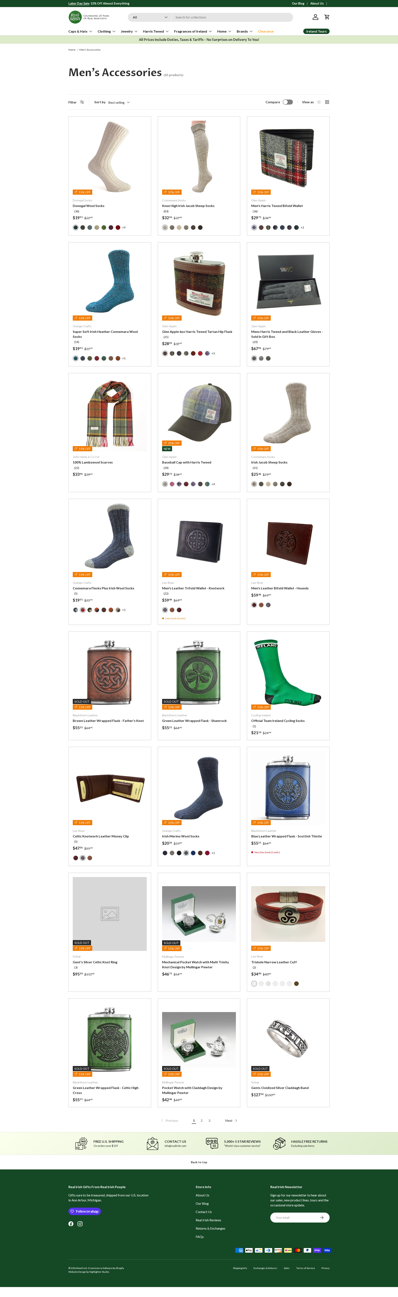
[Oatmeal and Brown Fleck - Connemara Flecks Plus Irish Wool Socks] (117, 609)
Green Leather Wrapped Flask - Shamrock (194, 721)
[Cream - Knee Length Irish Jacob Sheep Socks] (179, 227)
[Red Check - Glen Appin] (200, 353)
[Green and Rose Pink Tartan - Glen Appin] (186, 353)
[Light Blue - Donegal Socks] (89, 227)
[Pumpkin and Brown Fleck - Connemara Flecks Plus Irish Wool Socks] (110, 609)
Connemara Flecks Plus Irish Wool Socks (103, 588)
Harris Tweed (153, 31)
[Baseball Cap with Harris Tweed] (199, 414)
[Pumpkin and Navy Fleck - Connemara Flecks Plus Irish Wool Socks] (96, 609)
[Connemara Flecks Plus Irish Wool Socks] (110, 540)
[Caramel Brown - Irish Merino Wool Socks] (200, 852)
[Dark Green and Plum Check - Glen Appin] (200, 484)
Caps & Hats (77, 31)
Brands (242, 31)
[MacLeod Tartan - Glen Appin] (268, 227)
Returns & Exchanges (210, 1228)
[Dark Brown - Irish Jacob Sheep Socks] (289, 484)
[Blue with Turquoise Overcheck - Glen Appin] (282, 227)
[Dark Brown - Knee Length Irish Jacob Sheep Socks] (200, 227)
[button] (327, 17)
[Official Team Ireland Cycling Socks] (288, 673)
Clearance (266, 31)
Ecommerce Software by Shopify (106, 1268)
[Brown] (296, 983)
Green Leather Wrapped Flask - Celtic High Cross (105, 1090)
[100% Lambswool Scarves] (110, 414)
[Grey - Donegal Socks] (82, 227)
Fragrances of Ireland (190, 31)
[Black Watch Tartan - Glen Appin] (296, 227)
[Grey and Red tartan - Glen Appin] (193, 484)
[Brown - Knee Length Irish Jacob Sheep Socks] (193, 227)
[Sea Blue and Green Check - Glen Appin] (207, 484)
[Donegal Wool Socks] (110, 158)
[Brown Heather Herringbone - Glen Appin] (268, 358)
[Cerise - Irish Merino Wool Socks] (207, 852)
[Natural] (268, 983)
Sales (287, 1268)
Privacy (326, 1268)
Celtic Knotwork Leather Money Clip (101, 836)
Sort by (100, 102)
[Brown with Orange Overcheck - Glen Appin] (193, 353)
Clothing (104, 31)
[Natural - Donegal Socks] (96, 227)
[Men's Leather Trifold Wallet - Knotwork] (199, 540)
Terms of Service (305, 1268)
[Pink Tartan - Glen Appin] (172, 484)
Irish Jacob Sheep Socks (269, 462)
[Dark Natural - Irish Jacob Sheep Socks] (261, 484)
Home (222, 31)
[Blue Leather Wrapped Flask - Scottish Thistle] (288, 788)
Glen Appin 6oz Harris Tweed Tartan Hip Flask (197, 331)
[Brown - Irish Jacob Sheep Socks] (282, 484)
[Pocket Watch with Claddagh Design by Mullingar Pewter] (199, 1040)
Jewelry (127, 31)
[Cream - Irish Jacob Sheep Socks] (268, 484)
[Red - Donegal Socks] (117, 227)
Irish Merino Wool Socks (180, 836)
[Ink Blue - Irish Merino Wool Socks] (165, 852)
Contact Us (204, 1212)
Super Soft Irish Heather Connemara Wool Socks (105, 334)
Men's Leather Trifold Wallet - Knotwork (193, 588)
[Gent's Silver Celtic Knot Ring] (110, 914)
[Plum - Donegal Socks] (110, 227)
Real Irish (82, 1268)
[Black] (282, 983)
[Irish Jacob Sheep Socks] (288, 414)
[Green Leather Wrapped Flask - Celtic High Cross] (110, 1040)
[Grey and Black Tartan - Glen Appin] (275, 227)
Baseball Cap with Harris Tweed (186, 462)
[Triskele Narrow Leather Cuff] (288, 914)
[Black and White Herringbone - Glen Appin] (261, 358)
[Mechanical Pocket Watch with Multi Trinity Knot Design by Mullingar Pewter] (199, 914)
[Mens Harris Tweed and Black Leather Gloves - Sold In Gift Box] (288, 284)
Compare (273, 102)
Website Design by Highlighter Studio (88, 1271)
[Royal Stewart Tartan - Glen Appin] (186, 484)
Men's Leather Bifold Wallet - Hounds (280, 588)
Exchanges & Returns (265, 1268)
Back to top (199, 1162)
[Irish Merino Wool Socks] (199, 788)
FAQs (200, 1237)
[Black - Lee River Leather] (268, 604)
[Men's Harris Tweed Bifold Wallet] (288, 158)
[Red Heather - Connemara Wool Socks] (96, 358)
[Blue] (261, 983)
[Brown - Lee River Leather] (179, 609)
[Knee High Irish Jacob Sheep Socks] (199, 158)
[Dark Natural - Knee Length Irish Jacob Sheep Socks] (172, 227)
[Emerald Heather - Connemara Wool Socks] (103, 358)
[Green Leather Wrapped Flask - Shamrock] (199, 673)
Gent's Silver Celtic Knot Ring (95, 962)
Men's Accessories (90, 50)
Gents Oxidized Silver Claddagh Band (280, 1088)
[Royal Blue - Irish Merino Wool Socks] (193, 852)
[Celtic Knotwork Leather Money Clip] (110, 788)
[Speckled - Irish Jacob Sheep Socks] (275, 484)
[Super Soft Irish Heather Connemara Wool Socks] (110, 284)
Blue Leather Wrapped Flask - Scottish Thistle (286, 836)
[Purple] (289, 983)
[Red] (275, 983)
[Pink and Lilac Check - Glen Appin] (179, 484)
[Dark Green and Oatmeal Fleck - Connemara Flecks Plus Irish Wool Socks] (89, 609)
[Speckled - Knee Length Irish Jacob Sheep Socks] (186, 227)
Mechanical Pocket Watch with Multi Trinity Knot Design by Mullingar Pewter (195, 964)
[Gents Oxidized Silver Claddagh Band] (288, 1040)
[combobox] (210, 17)
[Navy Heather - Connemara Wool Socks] (82, 358)
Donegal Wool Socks (88, 206)
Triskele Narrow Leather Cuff (274, 962)
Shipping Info (240, 1268)
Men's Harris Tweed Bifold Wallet (277, 206)
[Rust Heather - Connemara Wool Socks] (117, 358)
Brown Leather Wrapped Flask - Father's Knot (108, 721)
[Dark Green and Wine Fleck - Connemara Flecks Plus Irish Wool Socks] (103, 609)
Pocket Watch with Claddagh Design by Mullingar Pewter (192, 1090)
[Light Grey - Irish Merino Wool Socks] (172, 852)
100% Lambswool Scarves (93, 462)
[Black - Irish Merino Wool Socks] (179, 852)
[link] (169, 1120)
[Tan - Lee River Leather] (172, 609)
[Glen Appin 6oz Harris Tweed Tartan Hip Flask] (199, 284)
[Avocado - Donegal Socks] (103, 227)
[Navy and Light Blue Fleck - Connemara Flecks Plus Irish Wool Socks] (75, 609)
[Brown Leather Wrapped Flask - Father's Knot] (110, 673)
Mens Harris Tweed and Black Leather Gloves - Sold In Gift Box (287, 334)
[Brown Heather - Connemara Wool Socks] (110, 358)
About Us (317, 3)
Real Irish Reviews (208, 1220)
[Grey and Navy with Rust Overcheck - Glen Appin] (289, 227)
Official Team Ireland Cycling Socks (278, 721)
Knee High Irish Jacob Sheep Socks (188, 206)
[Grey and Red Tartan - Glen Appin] (207, 353)
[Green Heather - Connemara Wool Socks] (89, 358)
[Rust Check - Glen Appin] (261, 227)
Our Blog (298, 3)
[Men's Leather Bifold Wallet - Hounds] (288, 540)
